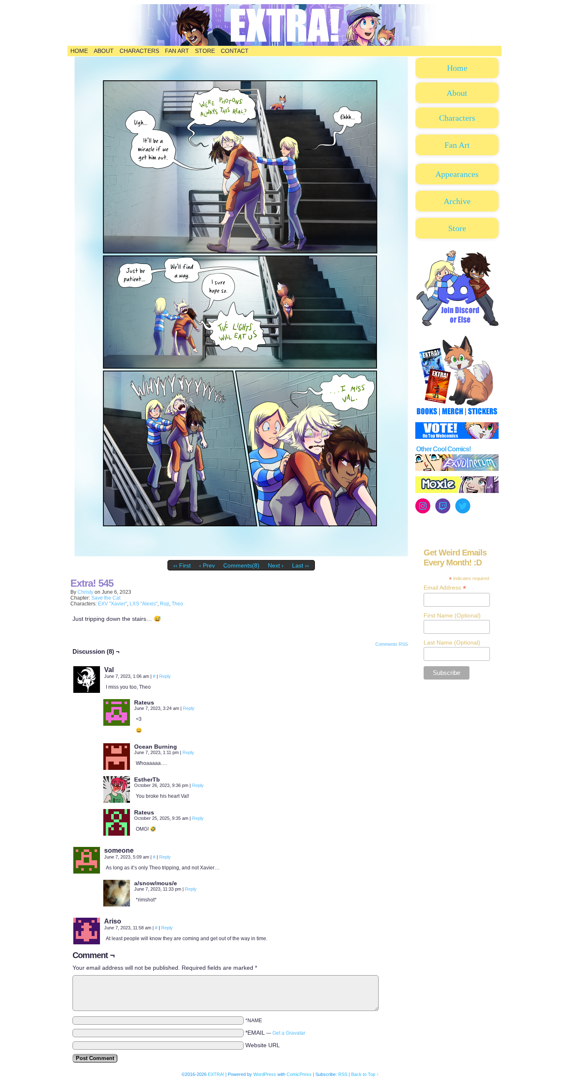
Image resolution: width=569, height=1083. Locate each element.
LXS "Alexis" (143, 604)
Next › (276, 565)
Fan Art (177, 50)
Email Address (445, 588)
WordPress (264, 1074)
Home (79, 50)
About (104, 50)
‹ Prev (207, 565)
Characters (139, 50)
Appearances (457, 174)
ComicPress (299, 1074)
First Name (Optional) (452, 615)
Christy (85, 592)
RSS (342, 1074)
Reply (165, 676)
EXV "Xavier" (112, 604)
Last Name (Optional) (452, 642)
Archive (457, 201)
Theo (177, 604)
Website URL (262, 1045)
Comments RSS (391, 644)
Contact (235, 50)
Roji (164, 604)
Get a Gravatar (288, 1033)
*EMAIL (275, 1032)
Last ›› (300, 565)
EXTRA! (216, 1074)
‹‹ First (182, 565)
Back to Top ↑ (365, 1074)
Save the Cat (105, 598)
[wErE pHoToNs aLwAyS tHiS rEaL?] (241, 554)
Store (205, 50)
